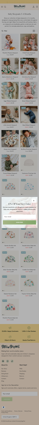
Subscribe (19, 222)
